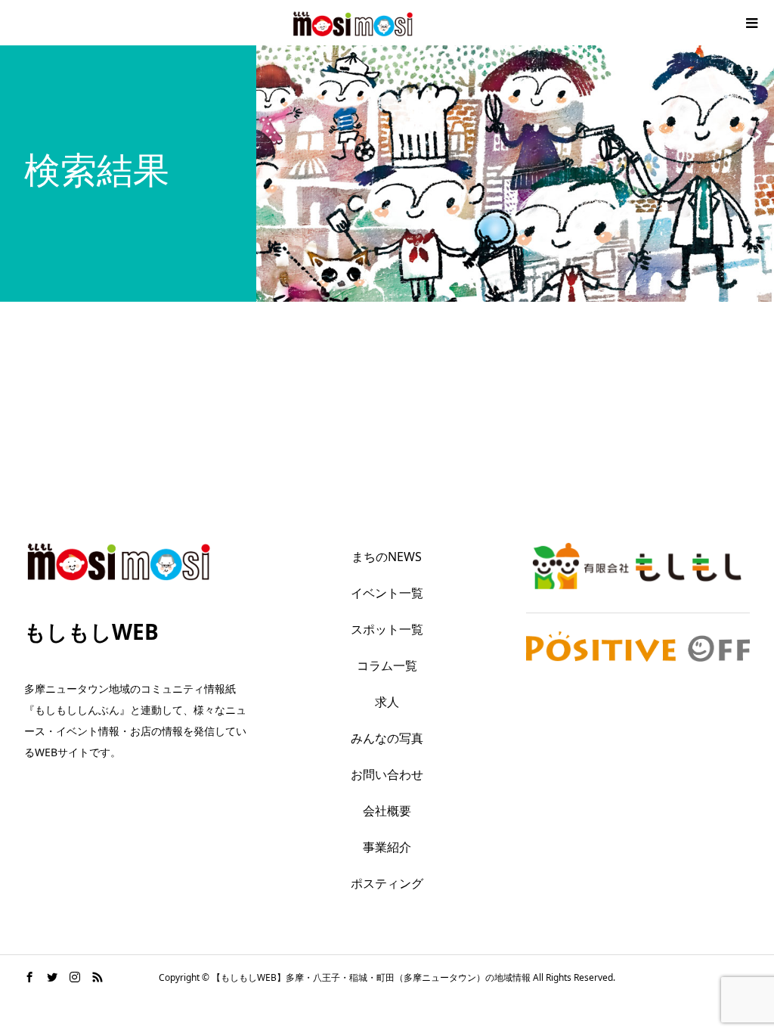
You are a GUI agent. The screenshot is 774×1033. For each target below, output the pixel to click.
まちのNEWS (386, 556)
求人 (387, 701)
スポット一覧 (387, 629)
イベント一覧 (387, 593)
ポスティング (387, 883)
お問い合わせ (387, 774)
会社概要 (387, 810)
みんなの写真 (387, 738)
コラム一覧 (387, 665)
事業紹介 (387, 847)
